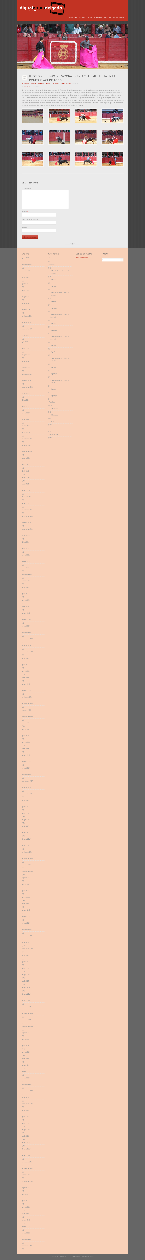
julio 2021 (25, 542)
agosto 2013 (26, 1110)
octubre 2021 (26, 523)
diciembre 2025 (27, 264)
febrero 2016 (26, 916)
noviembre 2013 (27, 1091)
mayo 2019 (26, 671)
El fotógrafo (119, 17)
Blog (90, 17)
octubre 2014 (26, 1020)
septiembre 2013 (27, 1104)
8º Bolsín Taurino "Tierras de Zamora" (60, 381)
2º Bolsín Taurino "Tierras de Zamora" (60, 294)
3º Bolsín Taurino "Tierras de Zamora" (46, 83)
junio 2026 (25, 258)
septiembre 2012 (27, 1181)
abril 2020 (25, 607)
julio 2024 (25, 342)
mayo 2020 (26, 600)
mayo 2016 (26, 897)
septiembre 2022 (27, 452)
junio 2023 (25, 406)
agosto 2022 (26, 458)
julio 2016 (25, 884)
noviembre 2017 (27, 781)
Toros (52, 421)
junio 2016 (25, 891)
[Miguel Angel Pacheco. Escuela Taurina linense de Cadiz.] (113, 144)
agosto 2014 (26, 1033)
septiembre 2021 (27, 529)
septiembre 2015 (27, 949)
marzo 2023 (26, 426)
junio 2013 (25, 1123)
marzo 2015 (26, 987)
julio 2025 (25, 284)
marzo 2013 (26, 1142)
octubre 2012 (26, 1175)
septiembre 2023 (27, 387)
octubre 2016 (26, 865)
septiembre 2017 (27, 794)
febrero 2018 (26, 761)
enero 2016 (26, 923)
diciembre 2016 (27, 852)
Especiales (54, 408)
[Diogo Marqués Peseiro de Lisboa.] (59, 144)
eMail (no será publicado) (30, 219)
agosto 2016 (26, 878)
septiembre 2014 (27, 1026)
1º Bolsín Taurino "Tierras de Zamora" (60, 272)
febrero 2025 (26, 309)
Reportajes (67, 83)
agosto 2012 (26, 1188)
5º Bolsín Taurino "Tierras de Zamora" (60, 359)
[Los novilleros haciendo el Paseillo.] (33, 123)
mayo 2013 (26, 1129)
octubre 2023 (26, 381)
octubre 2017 (26, 787)
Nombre (24, 211)
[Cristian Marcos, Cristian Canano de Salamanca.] (59, 166)
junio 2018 (25, 736)
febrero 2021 (26, 561)
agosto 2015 (26, 955)
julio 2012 (25, 1194)
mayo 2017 (26, 820)
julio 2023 (25, 400)
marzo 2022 (26, 490)
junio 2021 (25, 548)
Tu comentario (26, 189)
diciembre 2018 (27, 697)
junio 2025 (25, 290)
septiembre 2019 (27, 652)
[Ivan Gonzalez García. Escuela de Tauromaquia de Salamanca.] (86, 144)
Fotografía (78, 257)
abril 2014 (25, 1058)
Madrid (83, 257)
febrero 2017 (26, 839)
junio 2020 (25, 594)
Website (24, 227)
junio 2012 (25, 1201)
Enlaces (107, 17)
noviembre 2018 (27, 703)
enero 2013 (26, 1155)
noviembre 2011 (27, 1246)
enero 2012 (26, 1233)
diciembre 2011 (27, 1239)
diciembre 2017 (27, 774)
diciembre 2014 (27, 1007)
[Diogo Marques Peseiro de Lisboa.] (86, 123)
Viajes (53, 428)
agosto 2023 (26, 393)
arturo (27, 86)
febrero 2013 (26, 1149)
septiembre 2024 (27, 329)
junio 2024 (25, 348)
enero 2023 (26, 432)
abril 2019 (25, 678)
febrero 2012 (26, 1226)
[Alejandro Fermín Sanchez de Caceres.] (33, 144)
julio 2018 (25, 729)
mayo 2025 (26, 297)
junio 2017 (25, 813)
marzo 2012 (26, 1220)
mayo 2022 (26, 477)
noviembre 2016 (27, 858)
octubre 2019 (26, 645)
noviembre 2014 (27, 1013)
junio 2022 (25, 471)
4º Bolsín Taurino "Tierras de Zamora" (60, 338)
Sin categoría (53, 434)
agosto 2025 (26, 277)
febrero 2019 (26, 690)
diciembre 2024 (27, 316)
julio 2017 (25, 807)
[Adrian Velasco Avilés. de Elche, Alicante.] (86, 166)
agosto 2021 (26, 535)
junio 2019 (25, 665)
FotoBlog (73, 17)
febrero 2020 (26, 619)
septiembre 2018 (27, 716)
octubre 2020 (26, 581)
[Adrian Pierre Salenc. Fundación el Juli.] (113, 123)
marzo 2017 (26, 832)
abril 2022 (25, 484)
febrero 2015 (26, 994)
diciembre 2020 (27, 574)
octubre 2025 (26, 271)
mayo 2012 (26, 1207)
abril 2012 (25, 1213)
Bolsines (98, 17)
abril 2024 (25, 361)
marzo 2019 (26, 684)
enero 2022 (26, 503)
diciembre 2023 (27, 374)
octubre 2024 (26, 322)
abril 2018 (25, 749)
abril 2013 (25, 1136)
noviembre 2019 (27, 639)
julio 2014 (25, 1039)
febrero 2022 (26, 497)
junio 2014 (25, 1045)
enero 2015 (26, 1000)
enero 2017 (26, 845)
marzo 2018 (26, 755)
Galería (82, 17)
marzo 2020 (26, 613)
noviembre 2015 (27, 936)
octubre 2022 (26, 445)
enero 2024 (26, 368)
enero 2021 (26, 568)
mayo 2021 (26, 555)
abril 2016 (25, 903)
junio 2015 (25, 968)
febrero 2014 (26, 1071)
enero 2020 (26, 626)
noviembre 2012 (27, 1168)
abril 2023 (25, 419)
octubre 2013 (26, 1097)
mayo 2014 (26, 1052)
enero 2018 (26, 768)
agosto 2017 (26, 800)
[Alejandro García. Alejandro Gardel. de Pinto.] (59, 123)
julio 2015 (25, 962)
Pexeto (93, 1257)
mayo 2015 (26, 974)
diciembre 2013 (27, 1084)
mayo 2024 (26, 355)
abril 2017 (25, 826)
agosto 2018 (26, 723)
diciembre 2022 (27, 439)
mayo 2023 (26, 413)
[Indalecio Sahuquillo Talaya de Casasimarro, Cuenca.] (33, 166)
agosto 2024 (26, 335)
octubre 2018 (26, 710)
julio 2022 (25, 464)
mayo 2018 (26, 742)
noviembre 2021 (27, 516)
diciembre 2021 (27, 510)
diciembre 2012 (27, 1162)
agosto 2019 (26, 658)
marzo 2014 (26, 1065)
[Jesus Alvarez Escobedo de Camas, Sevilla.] (113, 166)
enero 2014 (26, 1078)
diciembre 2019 (27, 632)
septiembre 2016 (27, 871)
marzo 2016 (26, 910)
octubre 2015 (26, 942)
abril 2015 (25, 981)
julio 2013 (25, 1117)
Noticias (53, 280)
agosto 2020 (26, 587)
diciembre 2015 (27, 929)
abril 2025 (25, 303)
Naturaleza (54, 415)
